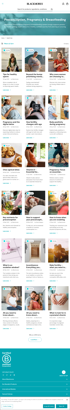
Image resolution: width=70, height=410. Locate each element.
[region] (35, 403)
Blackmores (15, 79)
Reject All (61, 406)
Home (2, 38)
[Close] (67, 400)
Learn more (6, 90)
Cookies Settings (7, 406)
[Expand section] (67, 379)
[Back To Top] (64, 372)
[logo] (35, 3)
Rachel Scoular (16, 172)
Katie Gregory (39, 222)
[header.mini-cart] (67, 4)
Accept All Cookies (49, 406)
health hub (9, 38)
